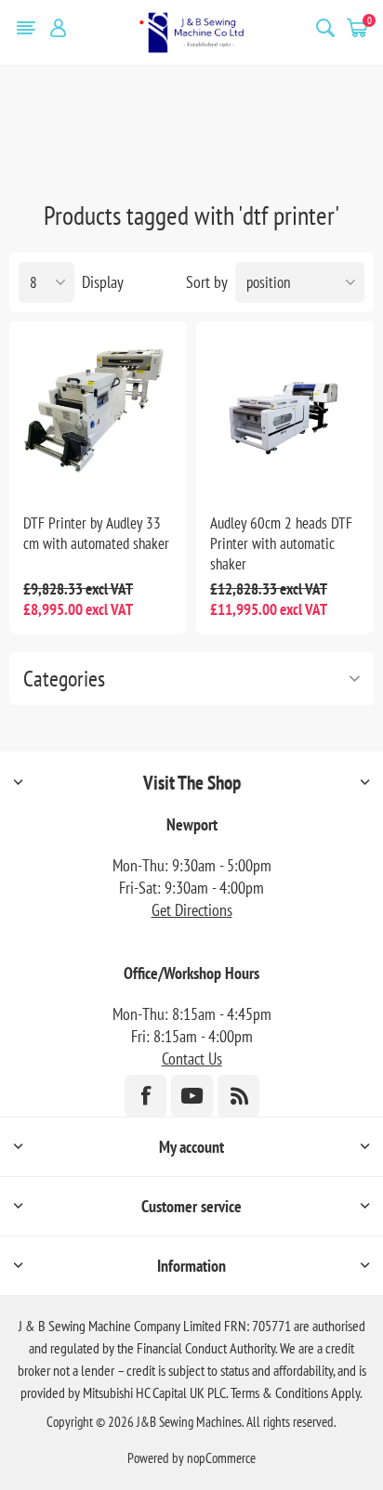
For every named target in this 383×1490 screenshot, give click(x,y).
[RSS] (238, 1096)
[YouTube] (192, 1096)
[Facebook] (145, 1096)
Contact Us (192, 1058)
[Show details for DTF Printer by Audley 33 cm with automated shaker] (98, 410)
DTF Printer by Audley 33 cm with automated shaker (96, 533)
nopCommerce (221, 1458)
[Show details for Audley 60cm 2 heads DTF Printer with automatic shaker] (285, 410)
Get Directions (192, 910)
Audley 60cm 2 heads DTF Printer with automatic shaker (281, 543)
